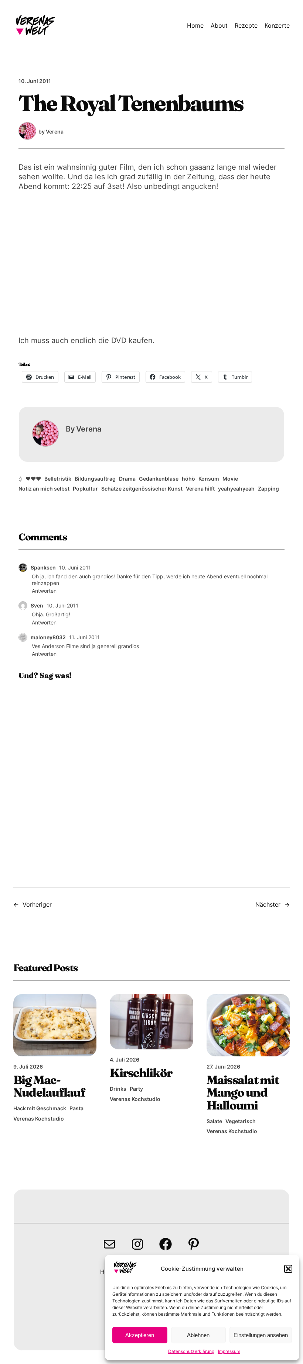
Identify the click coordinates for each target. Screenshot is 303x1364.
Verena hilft (200, 488)
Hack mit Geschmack (39, 1108)
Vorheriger (37, 904)
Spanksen (43, 567)
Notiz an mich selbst (43, 488)
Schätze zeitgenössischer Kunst (142, 488)
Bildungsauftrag (95, 478)
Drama (127, 478)
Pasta (76, 1108)
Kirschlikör (141, 1072)
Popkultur (85, 488)
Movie (230, 478)
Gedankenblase (158, 478)
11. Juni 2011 (84, 637)
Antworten (44, 591)
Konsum (208, 478)
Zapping (268, 488)
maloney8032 (48, 637)
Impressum (229, 1351)
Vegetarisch (240, 1121)
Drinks (118, 1089)
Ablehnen (198, 1335)
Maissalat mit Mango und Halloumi (243, 1092)
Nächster (267, 904)
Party (136, 1089)
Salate (214, 1121)
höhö (188, 478)
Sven (37, 605)
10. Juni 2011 (75, 567)
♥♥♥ (33, 478)
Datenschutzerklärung (191, 1351)
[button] (288, 1269)
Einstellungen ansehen (261, 1335)
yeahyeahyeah (236, 488)
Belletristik (57, 478)
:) (20, 478)
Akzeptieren (139, 1335)
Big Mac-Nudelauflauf (49, 1085)
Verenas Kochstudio (38, 1118)
